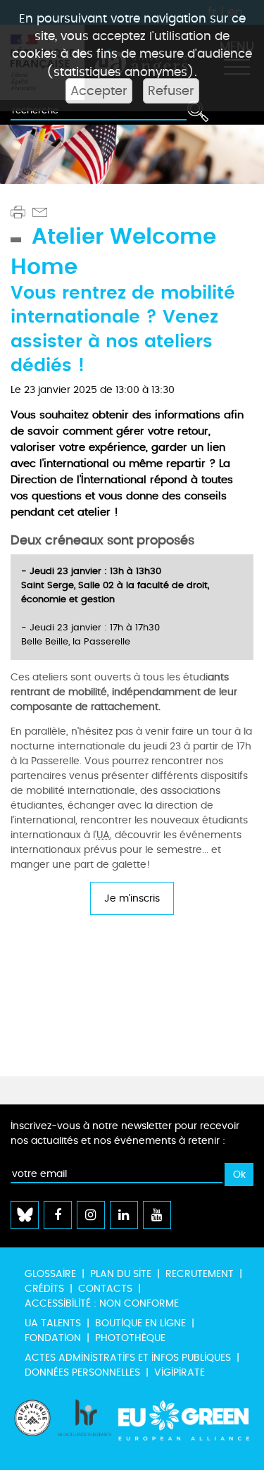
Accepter (98, 91)
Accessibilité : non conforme (102, 1303)
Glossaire (50, 1273)
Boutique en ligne (140, 1323)
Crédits (44, 1288)
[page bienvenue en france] (32, 1428)
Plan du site (120, 1273)
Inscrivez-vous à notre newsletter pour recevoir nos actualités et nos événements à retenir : (125, 1133)
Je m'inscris (132, 898)
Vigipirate (179, 1372)
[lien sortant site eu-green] (184, 1428)
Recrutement (199, 1273)
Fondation (53, 1338)
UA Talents (53, 1323)
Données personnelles (82, 1372)
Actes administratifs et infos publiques (128, 1357)
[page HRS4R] (84, 1428)
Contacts (105, 1288)
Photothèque (130, 1338)
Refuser (171, 91)
